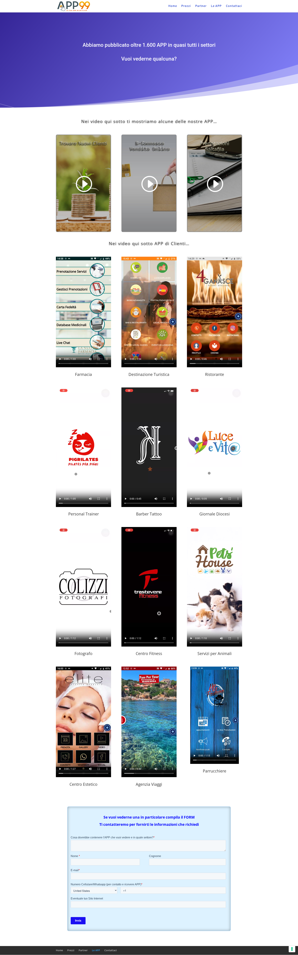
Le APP (216, 6)
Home (172, 6)
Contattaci (234, 6)
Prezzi (186, 6)
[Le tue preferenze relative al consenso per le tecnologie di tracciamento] (292, 949)
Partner (201, 6)
